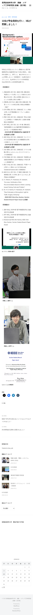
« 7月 (3, 587)
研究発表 (14, 17)
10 (4, 574)
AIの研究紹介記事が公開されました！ (13, 429)
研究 (9, 17)
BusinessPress (16, 610)
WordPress (16, 606)
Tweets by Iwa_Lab (7, 448)
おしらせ (4, 17)
